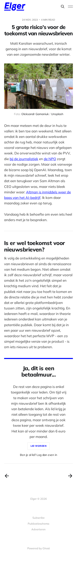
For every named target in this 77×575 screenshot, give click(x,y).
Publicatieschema (38, 523)
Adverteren (38, 529)
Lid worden (38, 445)
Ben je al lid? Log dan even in (38, 455)
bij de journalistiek (24, 159)
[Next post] (70, 476)
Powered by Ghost (38, 548)
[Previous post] (6, 476)
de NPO (50, 159)
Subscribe (38, 517)
